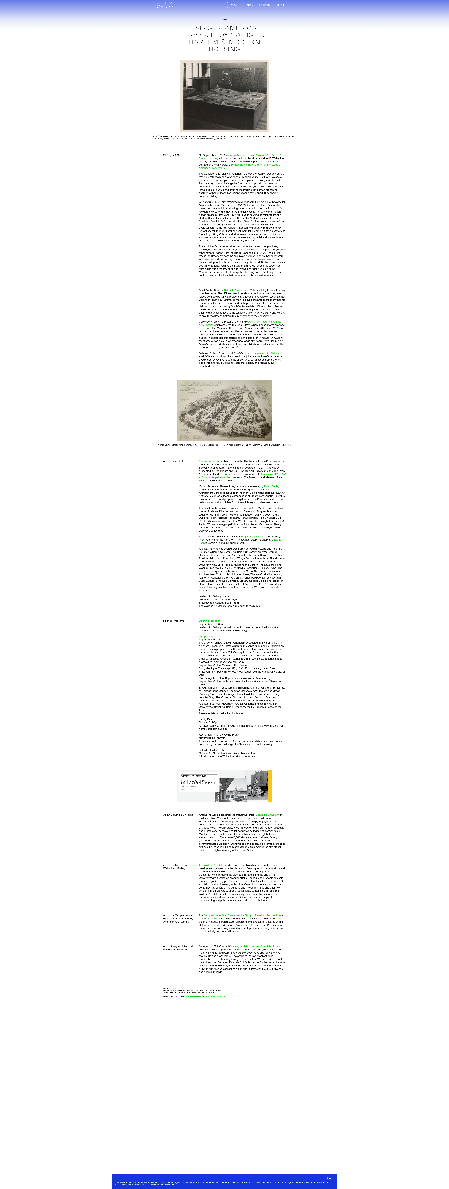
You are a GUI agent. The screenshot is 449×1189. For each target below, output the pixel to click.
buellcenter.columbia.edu (216, 996)
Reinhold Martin (233, 290)
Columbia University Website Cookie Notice (156, 1185)
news (224, 20)
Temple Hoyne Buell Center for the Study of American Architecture (242, 915)
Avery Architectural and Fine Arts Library (256, 946)
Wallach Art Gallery (268, 353)
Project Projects (250, 536)
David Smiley (272, 486)
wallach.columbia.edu (193, 996)
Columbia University (268, 814)
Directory (265, 5)
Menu (250, 5)
